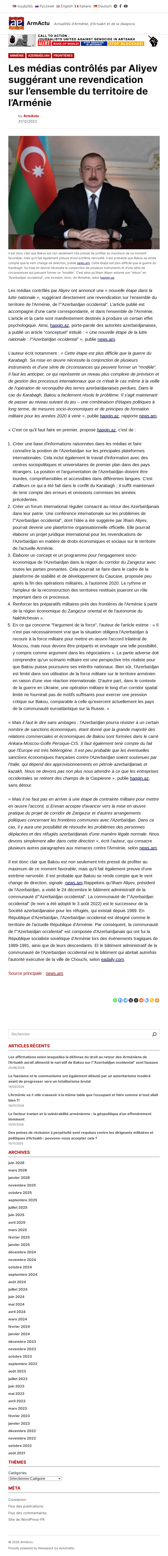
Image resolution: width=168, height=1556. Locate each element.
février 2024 (19, 1326)
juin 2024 (16, 1296)
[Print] (141, 996)
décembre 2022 (22, 1431)
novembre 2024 (22, 1259)
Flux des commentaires (27, 1513)
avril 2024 (17, 1312)
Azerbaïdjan (38, 55)
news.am (83, 263)
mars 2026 (17, 1170)
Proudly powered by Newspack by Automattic (41, 1548)
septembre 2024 (22, 1274)
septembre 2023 (22, 1364)
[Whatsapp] (115, 996)
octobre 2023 (20, 1356)
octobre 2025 (20, 1192)
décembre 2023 (22, 1341)
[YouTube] (126, 6)
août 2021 (16, 1453)
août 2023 (17, 1371)
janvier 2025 (19, 1244)
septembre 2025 (22, 1200)
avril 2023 (17, 1401)
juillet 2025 (17, 1207)
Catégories (17, 1473)
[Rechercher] (154, 1034)
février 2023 (19, 1416)
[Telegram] (115, 6)
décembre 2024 (22, 1252)
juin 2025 (16, 1215)
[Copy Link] (152, 996)
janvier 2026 (19, 1177)
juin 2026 (16, 1163)
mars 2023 (17, 1408)
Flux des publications (25, 1506)
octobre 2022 (20, 1445)
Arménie (17, 55)
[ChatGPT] (136, 996)
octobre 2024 (20, 1267)
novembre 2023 (22, 1349)
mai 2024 (16, 1304)
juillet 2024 (18, 1289)
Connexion (17, 1499)
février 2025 (19, 1237)
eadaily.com (112, 959)
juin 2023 (16, 1386)
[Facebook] (120, 6)
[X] (131, 996)
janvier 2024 (19, 1334)
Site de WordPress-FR (26, 1519)
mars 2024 (17, 1319)
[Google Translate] (146, 996)
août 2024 (17, 1282)
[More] (157, 996)
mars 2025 (17, 1230)
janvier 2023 (19, 1423)
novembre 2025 (22, 1185)
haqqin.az (107, 277)
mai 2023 (16, 1393)
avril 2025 (16, 1222)
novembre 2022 (22, 1438)
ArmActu (38, 23)
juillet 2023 (18, 1379)
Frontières (63, 55)
